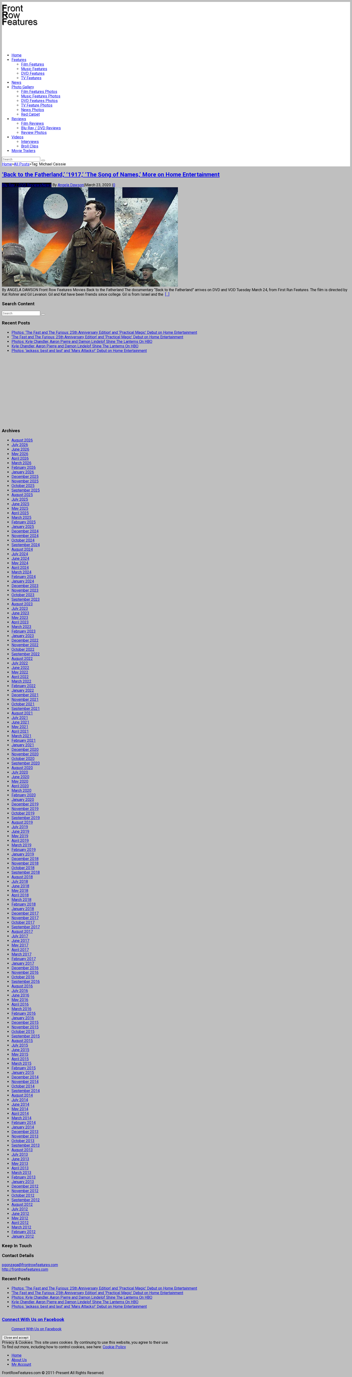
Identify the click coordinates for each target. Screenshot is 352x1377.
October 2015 (22, 1031)
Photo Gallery (22, 87)
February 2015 (23, 1068)
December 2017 (25, 913)
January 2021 (22, 745)
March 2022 (21, 681)
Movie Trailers (23, 150)
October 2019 (22, 813)
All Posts (21, 164)
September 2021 (25, 708)
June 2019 (20, 831)
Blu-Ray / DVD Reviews (41, 128)
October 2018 (22, 868)
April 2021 (20, 731)
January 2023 (22, 636)
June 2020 (20, 777)
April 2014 (20, 1113)
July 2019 (19, 827)
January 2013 (22, 1181)
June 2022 (20, 667)
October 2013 (22, 1141)
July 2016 (19, 990)
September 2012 (25, 1200)
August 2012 (22, 1204)
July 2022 (19, 663)
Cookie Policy (114, 1347)
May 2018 (19, 890)
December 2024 (25, 531)
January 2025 (22, 526)
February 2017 (23, 959)
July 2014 (19, 1100)
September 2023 (25, 599)
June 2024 (20, 558)
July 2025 (19, 499)
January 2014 (22, 1127)
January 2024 (22, 581)
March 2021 (21, 736)
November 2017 (25, 918)
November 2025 (25, 481)
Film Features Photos (39, 91)
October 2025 (22, 485)
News (16, 82)
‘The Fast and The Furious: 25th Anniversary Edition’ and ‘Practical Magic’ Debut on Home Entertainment (97, 337)
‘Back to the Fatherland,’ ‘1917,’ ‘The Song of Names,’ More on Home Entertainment (111, 174)
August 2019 (22, 822)
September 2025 (25, 490)
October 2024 (22, 540)
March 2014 (21, 1118)
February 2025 (23, 522)
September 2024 (25, 545)
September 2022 (25, 654)
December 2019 (25, 804)
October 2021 (22, 704)
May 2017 (19, 945)
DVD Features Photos (39, 100)
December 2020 (25, 749)
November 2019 (25, 808)
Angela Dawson (71, 185)
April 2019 (20, 840)
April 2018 (20, 895)
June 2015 (20, 1050)
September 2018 (25, 872)
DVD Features (33, 73)
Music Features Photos (40, 96)
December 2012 (25, 1186)
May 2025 (19, 508)
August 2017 (22, 931)
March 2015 (21, 1063)
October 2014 (22, 1086)
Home (16, 55)
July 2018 (19, 881)
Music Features (34, 69)
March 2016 (21, 1009)
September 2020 (25, 763)
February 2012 (23, 1232)
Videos (17, 137)
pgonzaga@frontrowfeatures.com (30, 1265)
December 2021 (25, 695)
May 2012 (19, 1218)
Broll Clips (29, 146)
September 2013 (25, 1145)
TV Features (31, 78)
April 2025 (20, 513)
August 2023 (22, 604)
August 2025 (22, 495)
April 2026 (20, 458)
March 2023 (21, 626)
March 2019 (21, 845)
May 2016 (19, 999)
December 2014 (25, 1077)
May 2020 (19, 781)
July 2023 (19, 608)
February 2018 (23, 904)
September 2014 (25, 1090)
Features (18, 59)
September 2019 (25, 818)
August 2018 (22, 877)
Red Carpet (30, 114)
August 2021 (22, 713)
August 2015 (22, 1040)
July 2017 (19, 936)
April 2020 (20, 786)
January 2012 (22, 1236)
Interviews (30, 141)
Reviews (18, 119)
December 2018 (25, 858)
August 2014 (22, 1095)
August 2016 (22, 986)
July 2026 (19, 444)
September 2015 (25, 1036)
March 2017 (21, 954)
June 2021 (20, 722)
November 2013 (25, 1136)
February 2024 (23, 576)
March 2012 (21, 1227)
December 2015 (25, 1022)
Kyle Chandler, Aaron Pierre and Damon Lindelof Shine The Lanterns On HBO (74, 346)
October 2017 (22, 922)
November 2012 (25, 1191)
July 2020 (19, 772)
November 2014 (25, 1081)
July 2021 (19, 717)
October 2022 (22, 649)
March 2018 (21, 899)
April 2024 (20, 567)
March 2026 (21, 463)
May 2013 (19, 1163)
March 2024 (21, 572)
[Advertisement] (89, 37)
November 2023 (25, 590)
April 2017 (20, 949)
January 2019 (22, 854)
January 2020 (22, 799)
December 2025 (25, 476)
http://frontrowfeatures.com (25, 1269)
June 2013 (20, 1159)
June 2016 (20, 995)
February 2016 (23, 1013)
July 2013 (19, 1154)
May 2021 (19, 727)
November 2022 (25, 645)
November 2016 (25, 972)
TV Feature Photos (36, 105)
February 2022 (23, 686)
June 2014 (20, 1104)
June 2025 (20, 504)
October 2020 (22, 758)
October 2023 (22, 595)
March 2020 (21, 790)
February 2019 (23, 849)
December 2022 (25, 640)
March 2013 (21, 1172)
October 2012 (22, 1195)
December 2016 (25, 968)
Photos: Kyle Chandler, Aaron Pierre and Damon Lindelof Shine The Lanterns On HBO (81, 341)
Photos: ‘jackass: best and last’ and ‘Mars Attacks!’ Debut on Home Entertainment (79, 350)
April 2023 (20, 622)
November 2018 (25, 863)
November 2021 (25, 699)
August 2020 (22, 767)
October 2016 (22, 977)
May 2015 (19, 1054)
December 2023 (25, 586)
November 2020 (25, 754)
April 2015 (20, 1059)
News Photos (32, 110)
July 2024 (19, 554)
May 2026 (19, 454)
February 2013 (23, 1177)
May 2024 (19, 563)
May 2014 (19, 1109)
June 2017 (20, 940)
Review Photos (34, 132)
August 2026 (22, 440)
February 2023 (23, 631)
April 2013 (20, 1168)
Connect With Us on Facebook (33, 1319)
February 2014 (23, 1122)
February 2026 (23, 467)
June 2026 (20, 449)
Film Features (32, 64)
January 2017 (22, 963)
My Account (21, 1364)
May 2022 (19, 672)
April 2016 (20, 1004)
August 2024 (22, 549)
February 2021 (23, 740)
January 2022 (22, 690)
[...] (167, 294)
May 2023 (19, 617)
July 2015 (19, 1045)
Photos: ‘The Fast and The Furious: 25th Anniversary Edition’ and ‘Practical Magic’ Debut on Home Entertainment (104, 332)
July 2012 (19, 1209)
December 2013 (25, 1131)
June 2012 (20, 1213)
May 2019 (19, 836)
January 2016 (22, 1018)
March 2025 (21, 517)
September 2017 (25, 927)
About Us (19, 1360)
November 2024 (25, 535)
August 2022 (22, 658)
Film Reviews (32, 123)
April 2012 (20, 1222)
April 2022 (20, 676)
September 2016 (25, 981)
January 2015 (22, 1072)
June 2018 (20, 886)
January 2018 (22, 909)
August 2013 (22, 1150)
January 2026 (22, 472)
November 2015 (25, 1027)
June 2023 (20, 613)
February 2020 (23, 795)
